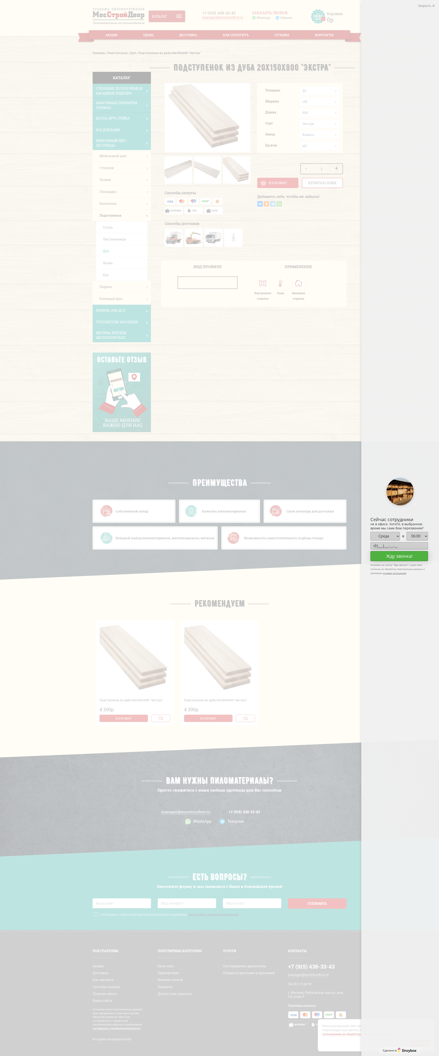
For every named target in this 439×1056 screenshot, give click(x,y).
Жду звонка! (399, 556)
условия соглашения (394, 573)
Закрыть (425, 5)
